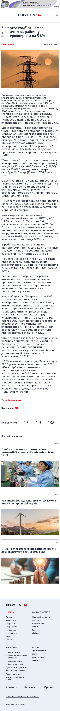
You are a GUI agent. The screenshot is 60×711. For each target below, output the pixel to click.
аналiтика (11, 647)
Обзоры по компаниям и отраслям (16, 657)
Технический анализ (15, 671)
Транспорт (37, 620)
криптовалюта (39, 651)
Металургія (11, 633)
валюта (35, 647)
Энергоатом (14, 400)
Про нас (49, 687)
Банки (9, 640)
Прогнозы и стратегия (16, 667)
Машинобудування (41, 617)
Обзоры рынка (13, 652)
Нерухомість (38, 623)
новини (10, 612)
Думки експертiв (41, 612)
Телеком (36, 630)
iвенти (35, 660)
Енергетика (7, 44)
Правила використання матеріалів (22, 696)
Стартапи (10, 623)
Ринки (9, 617)
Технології (11, 620)
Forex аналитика (13, 674)
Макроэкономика (14, 661)
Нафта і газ (11, 630)
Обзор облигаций (14, 664)
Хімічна (35, 633)
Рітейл (35, 627)
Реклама (29, 687)
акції (34, 654)
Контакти (11, 687)
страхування (38, 657)
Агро (8, 636)
